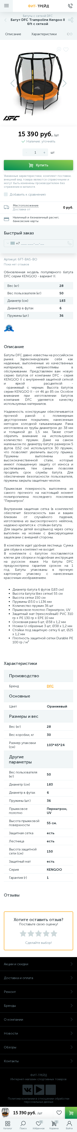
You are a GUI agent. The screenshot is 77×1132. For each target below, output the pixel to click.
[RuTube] (39, 1090)
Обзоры (10, 1047)
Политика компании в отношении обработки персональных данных (38, 1100)
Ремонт (10, 992)
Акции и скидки (16, 964)
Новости (11, 1033)
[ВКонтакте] (27, 1090)
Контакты (11, 1061)
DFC (50, 686)
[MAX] (51, 1090)
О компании (13, 1019)
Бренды (10, 1006)
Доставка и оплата (18, 978)
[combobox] (12, 243)
